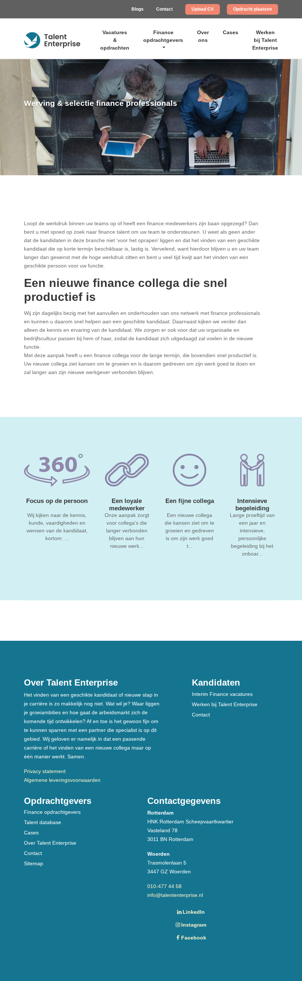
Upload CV (203, 9)
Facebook (193, 938)
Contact (164, 9)
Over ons (203, 36)
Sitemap (33, 863)
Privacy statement (45, 771)
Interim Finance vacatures (222, 694)
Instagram (193, 925)
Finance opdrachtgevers (163, 36)
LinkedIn (194, 912)
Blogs (137, 9)
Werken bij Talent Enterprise (265, 40)
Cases (230, 32)
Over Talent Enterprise (50, 843)
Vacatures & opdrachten (114, 40)
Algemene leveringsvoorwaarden (62, 780)
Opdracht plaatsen (252, 9)
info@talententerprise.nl (175, 895)
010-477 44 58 (164, 886)
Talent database (42, 822)
